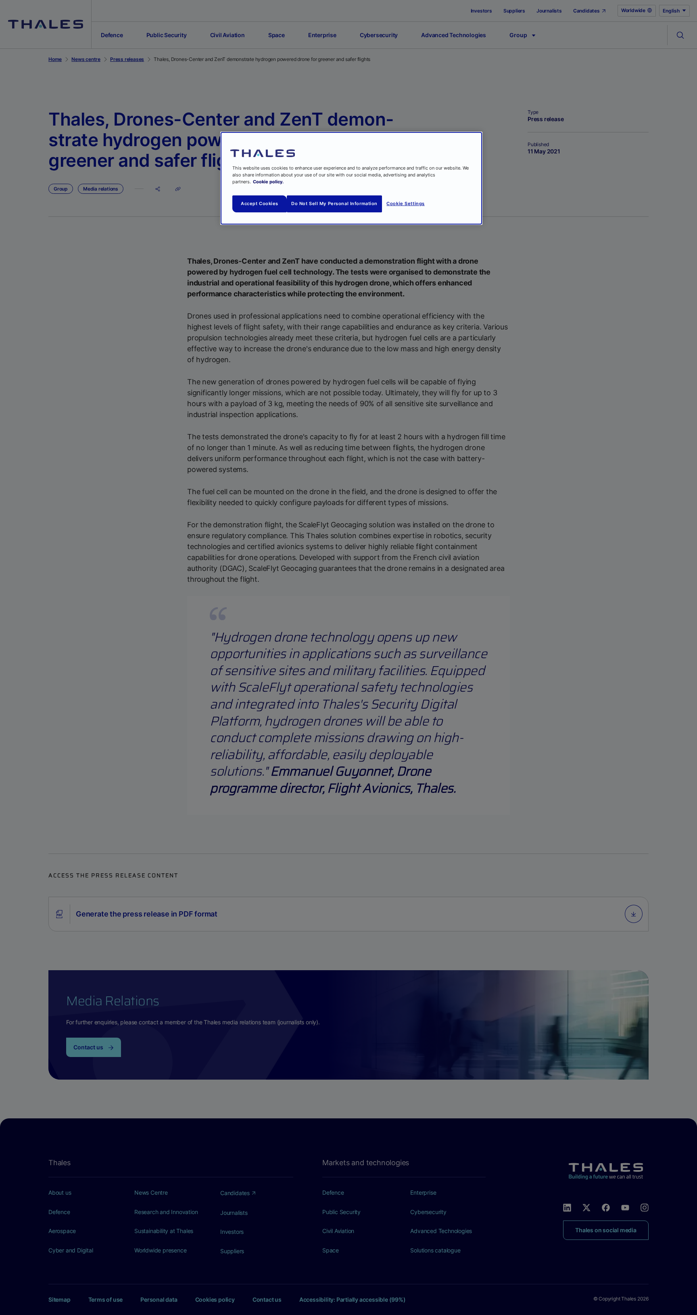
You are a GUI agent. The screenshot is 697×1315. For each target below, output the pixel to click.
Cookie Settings (405, 203)
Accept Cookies (259, 203)
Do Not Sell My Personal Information (334, 203)
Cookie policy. (268, 182)
